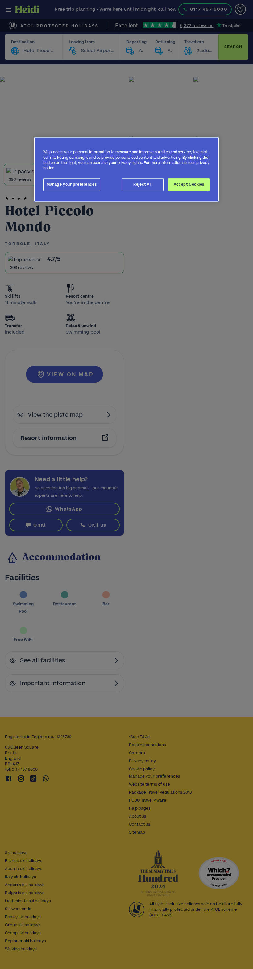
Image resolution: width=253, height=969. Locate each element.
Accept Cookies (189, 184)
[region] (126, 169)
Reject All (142, 184)
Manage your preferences (72, 184)
